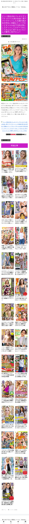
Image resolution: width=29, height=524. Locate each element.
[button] (26, 313)
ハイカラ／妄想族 (6, 36)
